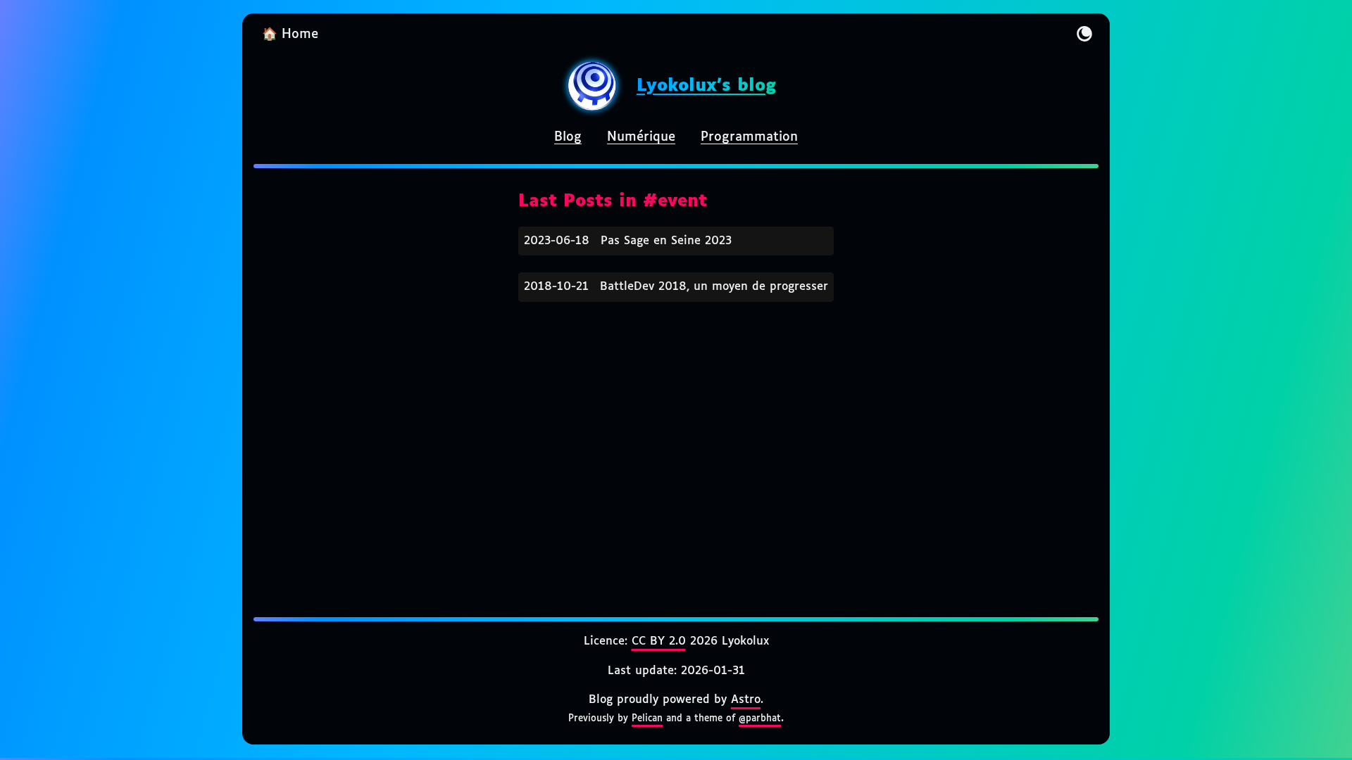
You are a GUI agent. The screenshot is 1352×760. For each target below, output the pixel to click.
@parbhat (760, 718)
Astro (745, 700)
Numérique (641, 137)
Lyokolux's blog (706, 85)
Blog (568, 137)
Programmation (749, 137)
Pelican (647, 718)
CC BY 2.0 (659, 641)
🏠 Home (290, 34)
